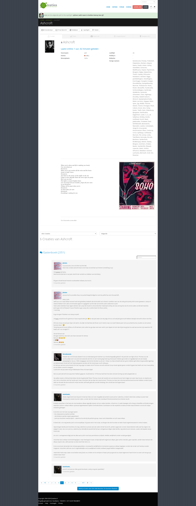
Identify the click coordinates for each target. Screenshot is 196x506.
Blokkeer (75, 30)
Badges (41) (146, 36)
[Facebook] (151, 6)
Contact (40, 503)
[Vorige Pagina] (45, 482)
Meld (96, 30)
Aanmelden (137, 7)
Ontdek (114, 7)
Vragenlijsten (120, 36)
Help (46, 503)
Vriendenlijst (48, 30)
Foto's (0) (96, 36)
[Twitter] (154, 6)
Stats (74, 36)
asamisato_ (66, 394)
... (79, 483)
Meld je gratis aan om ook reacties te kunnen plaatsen (98, 488)
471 (83, 483)
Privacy (60, 503)
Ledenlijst (49, 20)
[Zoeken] (154, 1)
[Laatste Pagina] (91, 482)
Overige (128, 7)
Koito (45, 15)
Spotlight (86, 30)
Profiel (52, 36)
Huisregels (53, 503)
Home (108, 7)
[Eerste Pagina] (41, 482)
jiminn (65, 263)
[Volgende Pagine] (88, 482)
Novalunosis (67, 354)
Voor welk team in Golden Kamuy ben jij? (89, 15)
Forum (121, 7)
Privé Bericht (62, 30)
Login (145, 7)
